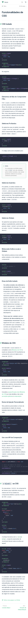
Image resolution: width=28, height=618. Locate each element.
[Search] (22, 2)
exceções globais (7, 396)
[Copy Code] (26, 53)
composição (17, 396)
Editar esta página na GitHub (12, 600)
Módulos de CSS (17, 350)
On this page (22, 6)
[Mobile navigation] (25, 2)
